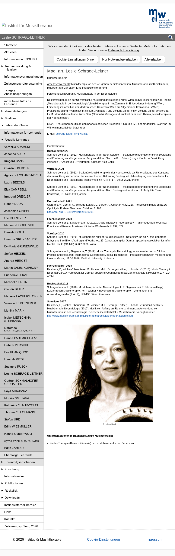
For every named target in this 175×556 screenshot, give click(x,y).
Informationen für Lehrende (22, 132)
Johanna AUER (14, 154)
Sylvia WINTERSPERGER (21, 440)
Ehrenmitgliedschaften (20, 462)
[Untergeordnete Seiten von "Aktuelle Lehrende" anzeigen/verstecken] (2, 139)
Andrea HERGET (15, 260)
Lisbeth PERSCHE (16, 345)
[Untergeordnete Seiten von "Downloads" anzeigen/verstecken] (2, 497)
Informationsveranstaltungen (23, 76)
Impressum (154, 539)
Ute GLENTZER (15, 218)
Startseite (10, 45)
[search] (170, 37)
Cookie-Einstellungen (103, 539)
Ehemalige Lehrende (18, 455)
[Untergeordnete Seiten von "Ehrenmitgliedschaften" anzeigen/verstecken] (2, 462)
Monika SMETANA (16, 398)
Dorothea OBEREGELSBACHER (19, 329)
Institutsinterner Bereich (20, 505)
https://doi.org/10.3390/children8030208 (70, 212)
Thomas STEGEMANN (19, 412)
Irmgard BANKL (14, 161)
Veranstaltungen (16, 111)
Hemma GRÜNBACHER (20, 239)
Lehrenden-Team (16, 125)
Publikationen (14, 483)
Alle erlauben (153, 59)
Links (7, 512)
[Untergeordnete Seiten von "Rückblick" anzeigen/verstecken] (2, 490)
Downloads (12, 497)
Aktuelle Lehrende (17, 139)
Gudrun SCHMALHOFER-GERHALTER (21, 382)
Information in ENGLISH (20, 59)
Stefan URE (12, 419)
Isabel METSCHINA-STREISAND (18, 319)
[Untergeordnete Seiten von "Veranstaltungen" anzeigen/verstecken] (2, 111)
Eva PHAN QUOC (16, 352)
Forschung (12, 469)
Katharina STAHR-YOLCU (21, 405)
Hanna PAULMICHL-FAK (21, 338)
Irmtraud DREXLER (17, 196)
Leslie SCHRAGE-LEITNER (23, 373)
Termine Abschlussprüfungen (18, 92)
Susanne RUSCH (16, 366)
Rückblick (11, 490)
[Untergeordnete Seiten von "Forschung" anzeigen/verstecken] (2, 469)
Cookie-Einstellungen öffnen (76, 59)
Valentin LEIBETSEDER (20, 303)
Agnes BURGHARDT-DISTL (23, 175)
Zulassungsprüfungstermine (23, 83)
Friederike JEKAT (16, 275)
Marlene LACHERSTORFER (23, 296)
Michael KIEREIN (15, 282)
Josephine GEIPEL (17, 210)
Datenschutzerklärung (123, 50)
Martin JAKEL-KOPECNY (21, 267)
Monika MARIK (14, 310)
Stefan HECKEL (15, 253)
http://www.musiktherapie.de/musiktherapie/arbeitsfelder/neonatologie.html (90, 315)
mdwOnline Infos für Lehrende (17, 102)
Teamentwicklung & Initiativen (18, 68)
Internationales (14, 476)
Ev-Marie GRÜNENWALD (21, 246)
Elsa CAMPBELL (15, 189)
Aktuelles (10, 52)
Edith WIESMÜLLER (18, 426)
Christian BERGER (16, 168)
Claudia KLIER (14, 289)
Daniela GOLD (14, 232)
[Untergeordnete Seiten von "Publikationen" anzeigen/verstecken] (2, 483)
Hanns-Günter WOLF (18, 433)
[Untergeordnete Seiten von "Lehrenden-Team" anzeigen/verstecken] (2, 125)
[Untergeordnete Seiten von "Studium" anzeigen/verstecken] (2, 118)
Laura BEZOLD (14, 182)
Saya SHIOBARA (15, 391)
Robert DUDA (13, 203)
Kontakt (9, 519)
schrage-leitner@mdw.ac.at (72, 133)
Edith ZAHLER (14, 447)
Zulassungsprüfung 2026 (21, 526)
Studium (10, 118)
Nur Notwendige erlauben (119, 59)
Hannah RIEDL (14, 359)
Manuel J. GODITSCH (19, 225)
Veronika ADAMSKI (17, 147)
